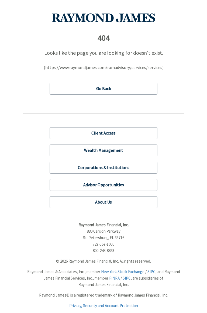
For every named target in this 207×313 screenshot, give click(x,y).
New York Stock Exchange (122, 271)
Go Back (103, 88)
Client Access (103, 133)
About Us (103, 202)
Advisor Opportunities (103, 184)
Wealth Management (103, 150)
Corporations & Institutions (103, 167)
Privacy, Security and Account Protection (103, 305)
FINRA (114, 278)
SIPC (151, 271)
